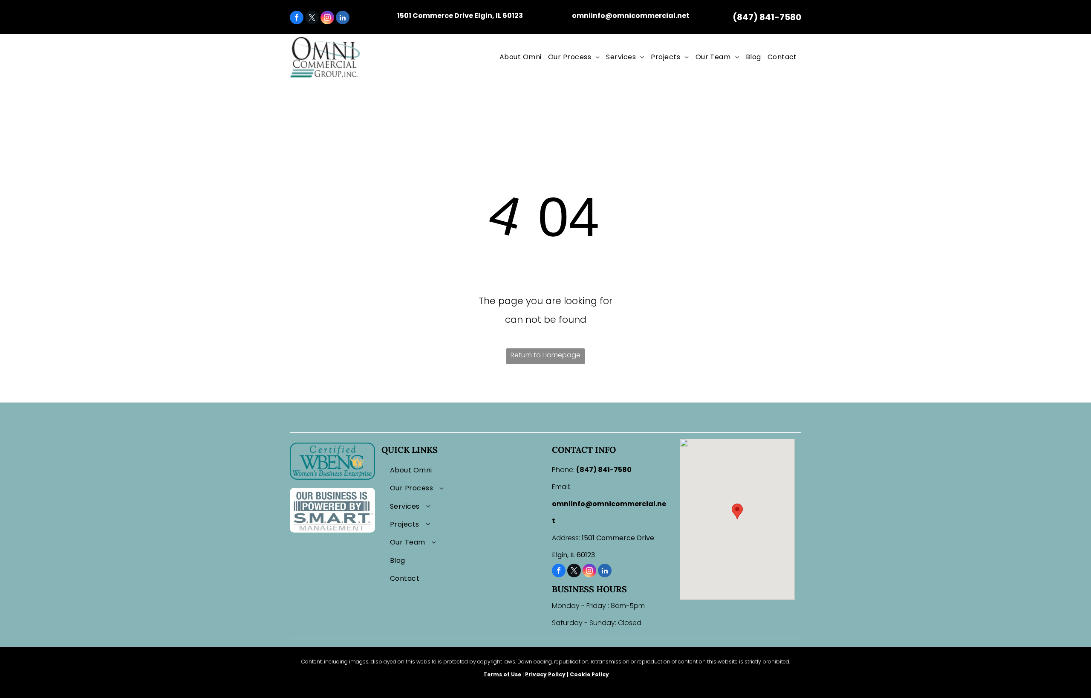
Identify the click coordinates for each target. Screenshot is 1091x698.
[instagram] (327, 18)
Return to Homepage (545, 355)
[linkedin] (342, 18)
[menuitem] (521, 57)
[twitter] (312, 18)
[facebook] (296, 18)
